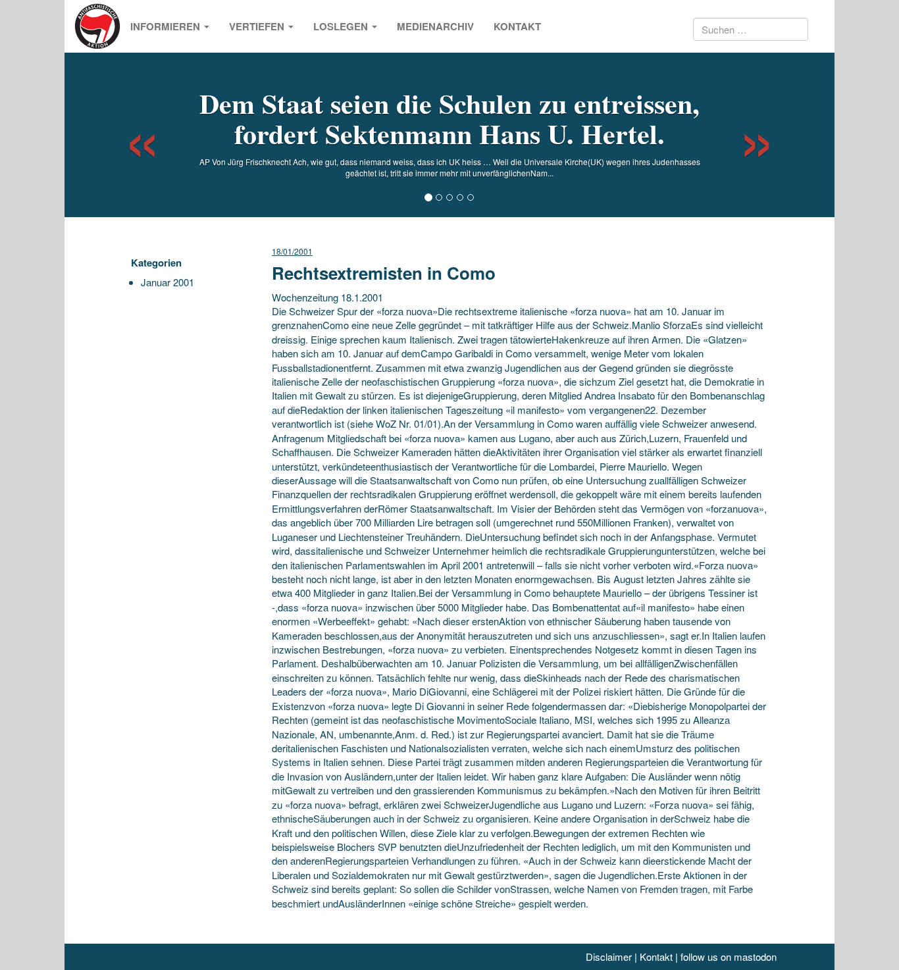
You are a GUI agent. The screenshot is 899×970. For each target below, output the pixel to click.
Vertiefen (258, 26)
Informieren (166, 26)
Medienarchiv (435, 26)
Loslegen (342, 26)
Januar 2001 (167, 282)
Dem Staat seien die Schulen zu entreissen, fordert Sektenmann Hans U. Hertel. (449, 118)
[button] (130, 135)
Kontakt (517, 26)
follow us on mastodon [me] (729, 956)
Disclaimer (609, 956)
